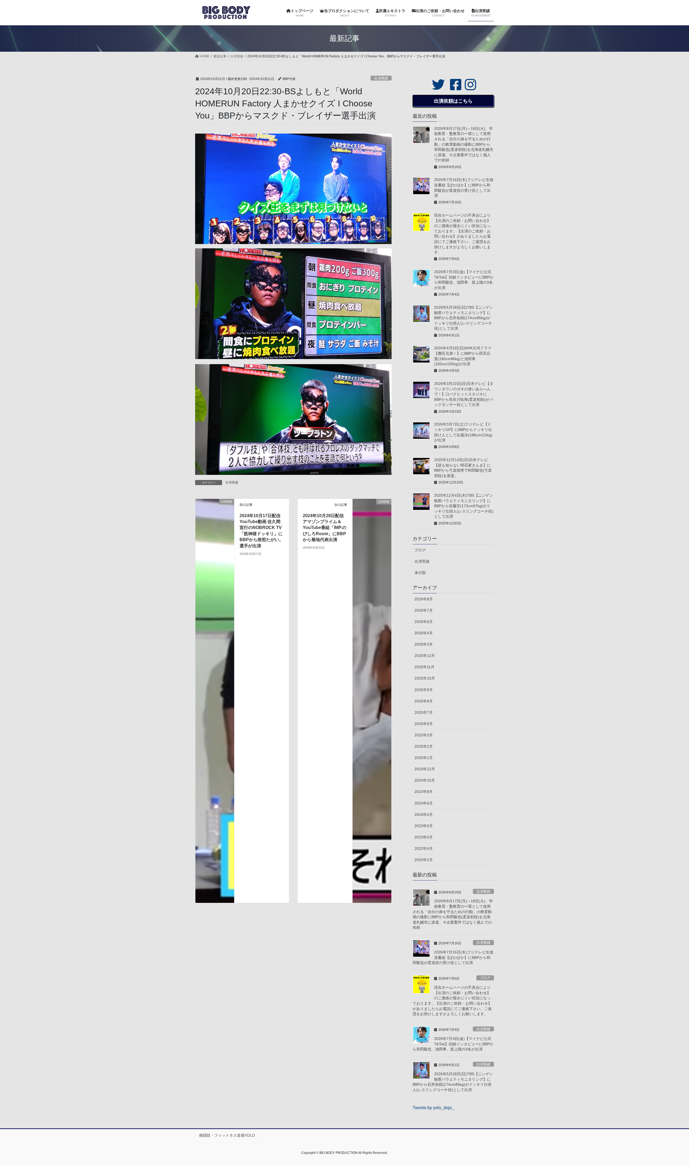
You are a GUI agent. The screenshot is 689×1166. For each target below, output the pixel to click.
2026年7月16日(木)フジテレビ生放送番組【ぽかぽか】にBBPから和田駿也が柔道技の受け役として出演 (453, 957)
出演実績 (381, 78)
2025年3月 (423, 735)
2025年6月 (423, 724)
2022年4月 (423, 848)
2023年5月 (423, 837)
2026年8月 (423, 599)
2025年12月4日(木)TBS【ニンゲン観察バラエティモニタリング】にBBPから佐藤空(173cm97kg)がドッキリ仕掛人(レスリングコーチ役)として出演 (463, 505)
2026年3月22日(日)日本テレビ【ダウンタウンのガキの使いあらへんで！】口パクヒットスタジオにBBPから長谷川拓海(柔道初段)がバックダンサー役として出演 (463, 394)
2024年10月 (424, 780)
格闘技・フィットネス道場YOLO (227, 1135)
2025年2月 (423, 746)
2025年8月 (423, 701)
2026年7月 (423, 610)
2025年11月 (424, 667)
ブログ (420, 550)
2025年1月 (423, 758)
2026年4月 (423, 633)
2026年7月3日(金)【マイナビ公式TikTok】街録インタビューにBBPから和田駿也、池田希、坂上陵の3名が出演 (453, 1043)
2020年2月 (423, 860)
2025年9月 (423, 690)
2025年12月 (424, 655)
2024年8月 (423, 791)
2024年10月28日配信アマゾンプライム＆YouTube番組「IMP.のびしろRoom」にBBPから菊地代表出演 (324, 527)
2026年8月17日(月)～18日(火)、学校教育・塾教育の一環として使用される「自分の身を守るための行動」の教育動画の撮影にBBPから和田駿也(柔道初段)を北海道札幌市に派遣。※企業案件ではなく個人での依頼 (463, 144)
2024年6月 (423, 803)
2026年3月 (423, 644)
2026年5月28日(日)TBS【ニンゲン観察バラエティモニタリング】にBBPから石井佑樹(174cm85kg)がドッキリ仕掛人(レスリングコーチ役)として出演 (463, 317)
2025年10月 (424, 678)
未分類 (420, 572)
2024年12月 (424, 769)
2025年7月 (423, 712)
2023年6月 (423, 826)
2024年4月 (423, 814)
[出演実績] (214, 700)
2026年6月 (423, 621)
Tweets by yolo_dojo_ (433, 1107)
